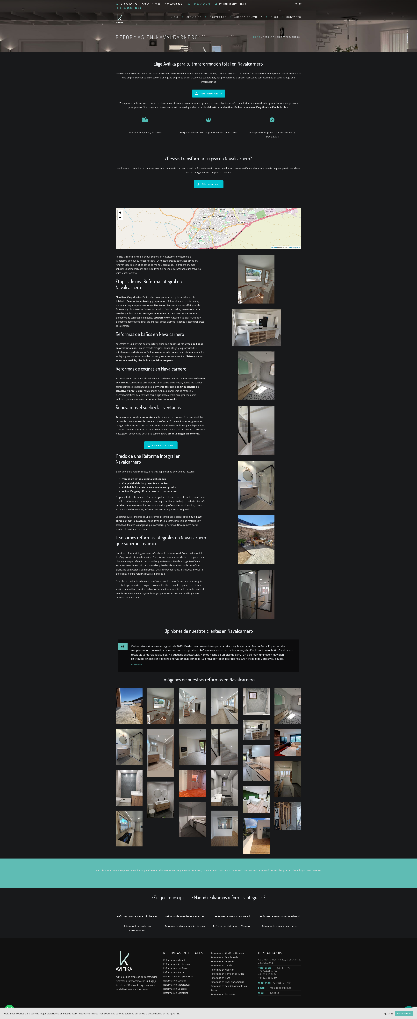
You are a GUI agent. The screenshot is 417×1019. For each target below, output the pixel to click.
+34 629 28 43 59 (267, 977)
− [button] (120, 217)
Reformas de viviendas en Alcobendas (137, 916)
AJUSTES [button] (388, 1013)
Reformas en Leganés (222, 961)
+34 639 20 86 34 (174, 3)
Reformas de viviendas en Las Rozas (184, 916)
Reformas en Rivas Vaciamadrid (227, 981)
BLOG (274, 17)
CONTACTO (293, 17)
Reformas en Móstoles (223, 994)
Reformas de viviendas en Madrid (232, 916)
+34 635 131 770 (128, 3)
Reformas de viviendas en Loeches (280, 926)
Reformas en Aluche (174, 972)
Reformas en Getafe (221, 965)
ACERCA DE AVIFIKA (248, 17)
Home (256, 37)
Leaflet (274, 247)
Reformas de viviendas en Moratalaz (232, 926)
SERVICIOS (194, 17)
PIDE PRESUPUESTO (211, 93)
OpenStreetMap (294, 247)
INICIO (174, 17)
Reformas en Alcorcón (222, 969)
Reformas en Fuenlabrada (224, 957)
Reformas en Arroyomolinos (178, 976)
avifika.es (274, 992)
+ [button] (120, 213)
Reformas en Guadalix (175, 988)
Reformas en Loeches (175, 980)
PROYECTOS (218, 17)
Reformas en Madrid (174, 960)
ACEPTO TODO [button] (404, 1013)
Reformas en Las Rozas (175, 968)
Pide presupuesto (211, 184)
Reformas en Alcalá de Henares (227, 953)
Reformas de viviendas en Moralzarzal (280, 916)
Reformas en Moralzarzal (176, 984)
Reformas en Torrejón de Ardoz (227, 973)
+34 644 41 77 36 (151, 3)
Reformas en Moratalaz (175, 992)
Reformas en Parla (220, 977)
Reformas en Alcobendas (176, 964)
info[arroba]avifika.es (232, 3)
